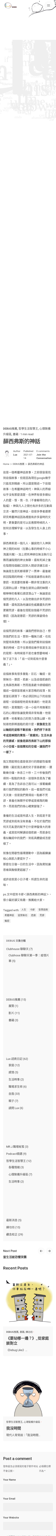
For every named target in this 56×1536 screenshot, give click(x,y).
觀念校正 (11, 1234)
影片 (11, 1013)
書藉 (15, 434)
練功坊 (10, 1227)
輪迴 (7, 921)
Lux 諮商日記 (14, 1058)
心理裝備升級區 (18, 1174)
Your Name (9, 1479)
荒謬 (42, 915)
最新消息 (11, 1220)
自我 (11, 1093)
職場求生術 (16, 1086)
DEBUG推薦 (10, 428)
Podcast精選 (14, 1153)
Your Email (9, 1498)
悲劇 (33, 915)
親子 (11, 1101)
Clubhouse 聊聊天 (17, 949)
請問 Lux (14, 1108)
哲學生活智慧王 (28, 428)
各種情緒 (14, 1167)
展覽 (11, 1006)
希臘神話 (9, 915)
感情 (11, 1072)
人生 (23, 909)
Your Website (11, 1517)
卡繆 (32, 909)
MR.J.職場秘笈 (15, 1146)
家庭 (11, 1065)
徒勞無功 (22, 915)
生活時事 (14, 1079)
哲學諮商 (43, 909)
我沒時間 (13, 1428)
